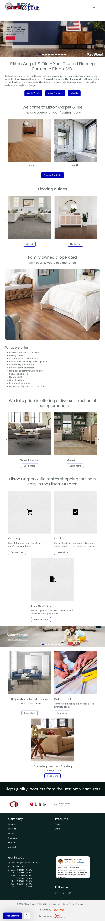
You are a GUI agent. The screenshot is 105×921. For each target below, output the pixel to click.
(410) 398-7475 (17, 866)
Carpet (29, 244)
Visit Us (74, 93)
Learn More (29, 465)
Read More (29, 713)
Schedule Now (41, 619)
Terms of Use (82, 904)
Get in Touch (33, 93)
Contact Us (62, 713)
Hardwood (75, 244)
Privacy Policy (68, 904)
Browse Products (52, 175)
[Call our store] (27, 916)
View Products (55, 93)
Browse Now (17, 552)
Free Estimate (12, 915)
